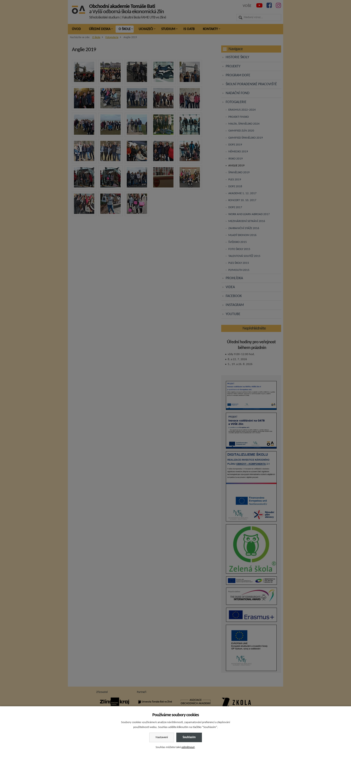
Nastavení (162, 737)
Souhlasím (189, 737)
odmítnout (188, 747)
